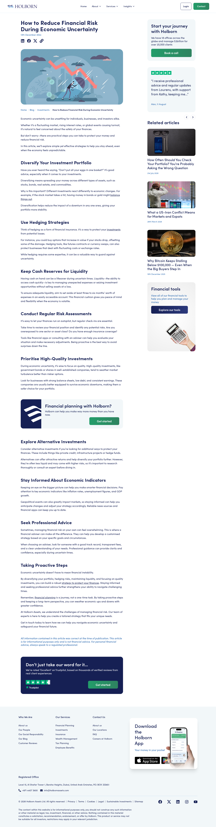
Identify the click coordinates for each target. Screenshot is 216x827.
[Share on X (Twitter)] (35, 41)
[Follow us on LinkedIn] (178, 802)
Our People (24, 729)
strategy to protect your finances (80, 582)
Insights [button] (127, 6)
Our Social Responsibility (31, 734)
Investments (43, 109)
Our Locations (100, 729)
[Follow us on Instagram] (187, 802)
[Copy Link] (41, 41)
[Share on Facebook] (29, 41)
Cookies (91, 801)
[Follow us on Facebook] (160, 802)
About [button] (95, 6)
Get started (104, 421)
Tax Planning (62, 743)
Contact (201, 6)
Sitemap (139, 801)
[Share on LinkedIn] (23, 41)
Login (186, 6)
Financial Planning (65, 725)
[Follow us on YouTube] (195, 802)
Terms (81, 801)
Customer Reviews (28, 743)
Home (83, 6)
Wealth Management (66, 738)
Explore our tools (169, 310)
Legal (101, 801)
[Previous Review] (186, 117)
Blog (32, 109)
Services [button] (110, 6)
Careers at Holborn (102, 738)
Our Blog (23, 738)
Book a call (171, 53)
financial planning (45, 597)
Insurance (60, 734)
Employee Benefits (65, 747)
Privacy (71, 801)
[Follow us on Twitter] (169, 802)
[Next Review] (192, 117)
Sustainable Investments (119, 801)
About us (23, 725)
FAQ (95, 734)
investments (113, 229)
